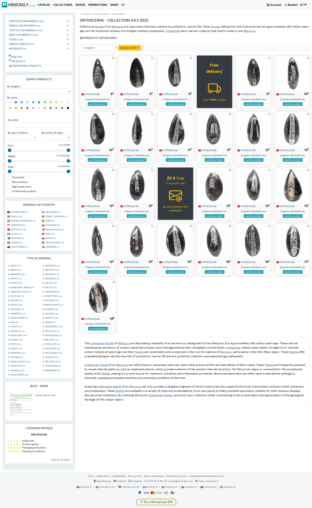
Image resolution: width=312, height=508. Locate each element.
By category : (14, 86)
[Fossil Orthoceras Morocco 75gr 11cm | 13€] (136, 240)
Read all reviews (60, 459)
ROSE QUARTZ (53, 352)
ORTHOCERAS (53, 335)
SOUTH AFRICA (19, 246)
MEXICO (16, 233)
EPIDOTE (16, 304)
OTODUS (16, 339)
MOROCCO (18, 229)
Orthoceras (118, 14)
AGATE (15, 265)
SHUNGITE (51, 357)
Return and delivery (154, 476)
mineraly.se (229, 486)
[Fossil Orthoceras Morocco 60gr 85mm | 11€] (175, 129)
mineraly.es (171, 486)
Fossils (16, 39)
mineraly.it (152, 486)
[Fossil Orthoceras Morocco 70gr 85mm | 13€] (97, 184)
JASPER (50, 322)
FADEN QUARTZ (54, 304)
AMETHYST (52, 270)
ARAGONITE (52, 278)
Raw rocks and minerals (26, 21)
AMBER (15, 270)
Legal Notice (102, 476)
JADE (14, 322)
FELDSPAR (17, 309)
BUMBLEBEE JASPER (22, 287)
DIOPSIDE (16, 300)
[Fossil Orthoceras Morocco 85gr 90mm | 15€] (175, 240)
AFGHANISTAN (19, 212)
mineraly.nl (190, 486)
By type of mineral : (18, 132)
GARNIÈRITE (18, 313)
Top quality (17, 61)
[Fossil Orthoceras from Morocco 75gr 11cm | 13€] (97, 240)
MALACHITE (52, 331)
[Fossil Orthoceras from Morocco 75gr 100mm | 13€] (253, 184)
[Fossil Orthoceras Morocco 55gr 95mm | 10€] (292, 72)
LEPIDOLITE (17, 331)
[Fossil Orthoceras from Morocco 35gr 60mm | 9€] (97, 72)
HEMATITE (51, 317)
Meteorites (18, 48)
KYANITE (16, 326)
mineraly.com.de (130, 486)
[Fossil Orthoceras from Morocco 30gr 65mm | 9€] (136, 72)
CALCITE (51, 287)
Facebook (121, 481)
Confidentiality (118, 476)
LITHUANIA (53, 225)
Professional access (177, 476)
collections (101, 14)
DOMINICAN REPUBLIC (23, 220)
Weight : (12, 156)
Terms (91, 476)
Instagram (136, 481)
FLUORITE (51, 309)
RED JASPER (52, 348)
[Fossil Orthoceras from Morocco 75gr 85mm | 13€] (292, 129)
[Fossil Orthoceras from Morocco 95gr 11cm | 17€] (292, 240)
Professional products (26, 65)
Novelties (15, 56)
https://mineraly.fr (208, 481)
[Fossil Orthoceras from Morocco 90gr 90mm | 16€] (253, 240)
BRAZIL (16, 216)
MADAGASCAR (55, 229)
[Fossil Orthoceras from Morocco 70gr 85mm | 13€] (214, 184)
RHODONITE (18, 352)
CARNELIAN (52, 291)
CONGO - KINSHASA (57, 216)
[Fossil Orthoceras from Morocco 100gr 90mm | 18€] (98, 297)
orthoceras (92, 94)
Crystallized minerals (25, 30)
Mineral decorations (24, 25)
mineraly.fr (86, 486)
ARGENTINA (53, 212)
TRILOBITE (17, 370)
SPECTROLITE (53, 361)
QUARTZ (16, 348)
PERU (50, 233)
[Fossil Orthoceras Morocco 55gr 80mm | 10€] (97, 129)
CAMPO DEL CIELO (20, 291)
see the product (97, 104)
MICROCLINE (18, 335)
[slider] (9, 150)
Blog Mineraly (103, 481)
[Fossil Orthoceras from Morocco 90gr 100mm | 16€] (214, 240)
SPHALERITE (17, 365)
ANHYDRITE (52, 274)
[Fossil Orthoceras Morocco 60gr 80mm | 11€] (214, 129)
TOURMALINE (53, 365)
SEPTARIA (16, 357)
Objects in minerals (24, 34)
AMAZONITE (52, 265)
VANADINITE (52, 370)
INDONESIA (18, 225)
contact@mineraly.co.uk (180, 481)
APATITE (15, 278)
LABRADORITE (54, 326)
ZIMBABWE (52, 246)
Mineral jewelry (21, 43)
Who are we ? (135, 476)
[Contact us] (123, 4)
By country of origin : (53, 132)
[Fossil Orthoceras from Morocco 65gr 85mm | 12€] (253, 129)
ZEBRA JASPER (19, 374)
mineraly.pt (209, 486)
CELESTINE (17, 296)
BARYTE (51, 283)
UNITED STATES (55, 242)
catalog (86, 14)
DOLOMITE (52, 300)
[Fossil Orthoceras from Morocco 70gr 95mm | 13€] (136, 184)
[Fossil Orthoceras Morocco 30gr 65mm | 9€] (253, 72)
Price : (11, 145)
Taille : (11, 166)
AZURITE (16, 283)
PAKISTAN (17, 238)
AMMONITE (17, 274)
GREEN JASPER (19, 317)
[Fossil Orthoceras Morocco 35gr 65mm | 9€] (175, 72)
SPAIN (50, 220)
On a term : (13, 119)
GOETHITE (51, 313)
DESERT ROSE (53, 296)
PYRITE (15, 344)
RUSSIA (51, 238)
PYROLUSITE (52, 344)
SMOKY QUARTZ (20, 361)
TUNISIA (16, 242)
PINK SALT (51, 339)
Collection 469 (128, 47)
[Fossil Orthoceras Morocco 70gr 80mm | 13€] (292, 184)
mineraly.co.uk (107, 486)
